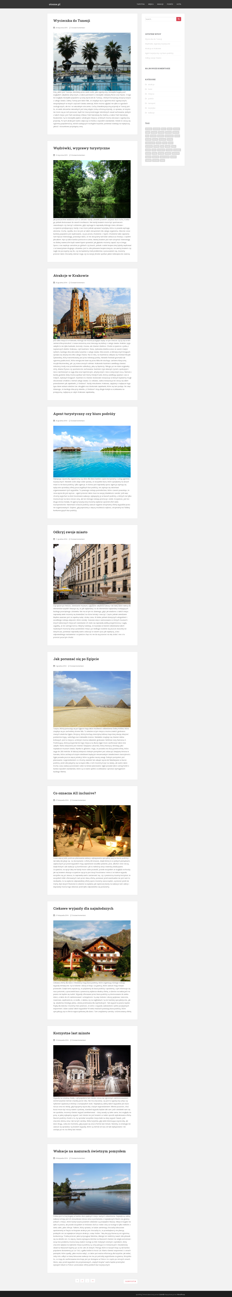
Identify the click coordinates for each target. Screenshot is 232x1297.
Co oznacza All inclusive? (74, 793)
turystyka (141, 4)
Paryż (165, 143)
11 (93, 1281)
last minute (169, 136)
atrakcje (151, 84)
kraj (147, 136)
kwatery (160, 136)
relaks (168, 146)
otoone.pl (54, 4)
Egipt (147, 132)
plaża (171, 143)
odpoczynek (150, 143)
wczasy (161, 153)
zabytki (148, 160)
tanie (154, 150)
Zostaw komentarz (78, 28)
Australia (157, 129)
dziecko (176, 129)
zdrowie (156, 160)
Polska (156, 146)
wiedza (168, 153)
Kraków (153, 136)
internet (175, 132)
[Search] (178, 19)
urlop (154, 153)
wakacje (160, 4)
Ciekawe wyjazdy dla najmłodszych (83, 908)
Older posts (130, 1281)
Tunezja (169, 150)
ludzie (177, 136)
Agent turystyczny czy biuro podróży (84, 413)
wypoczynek (164, 157)
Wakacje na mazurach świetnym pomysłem (89, 1151)
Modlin (148, 139)
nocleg (170, 139)
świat (162, 160)
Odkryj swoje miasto (70, 532)
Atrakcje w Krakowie (71, 275)
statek (148, 150)
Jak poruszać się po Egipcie (76, 659)
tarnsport (151, 103)
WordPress (181, 1294)
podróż (170, 4)
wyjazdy (155, 157)
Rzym (173, 146)
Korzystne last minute (71, 1033)
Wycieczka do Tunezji (71, 20)
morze (155, 139)
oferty (159, 143)
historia (168, 132)
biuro (164, 129)
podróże (149, 146)
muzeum (162, 139)
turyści (148, 153)
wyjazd (148, 157)
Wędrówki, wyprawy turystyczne (81, 148)
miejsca (151, 4)
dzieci (170, 129)
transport (161, 150)
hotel (179, 4)
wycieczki (176, 153)
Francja (161, 132)
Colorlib (161, 1294)
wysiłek (173, 157)
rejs (162, 146)
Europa (154, 132)
